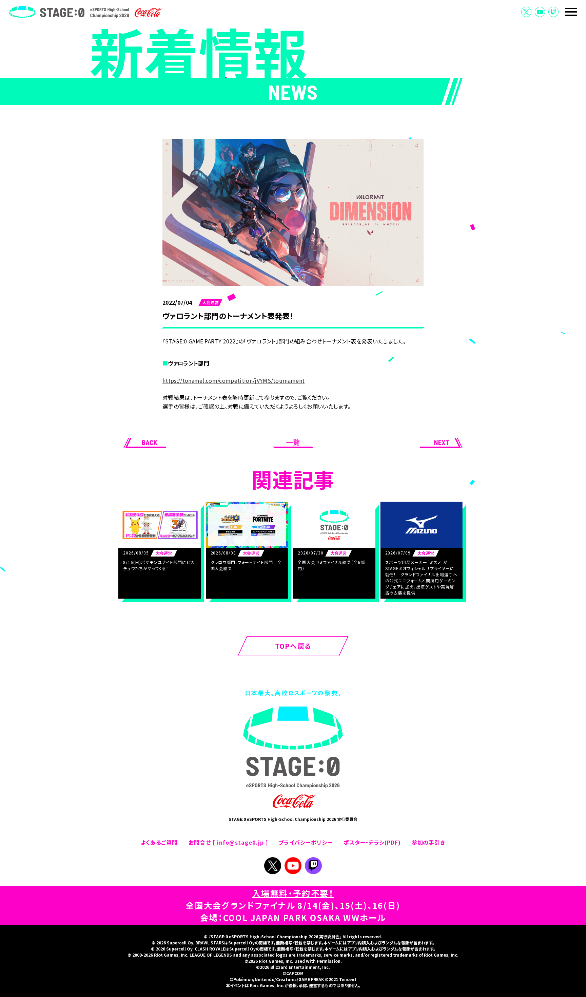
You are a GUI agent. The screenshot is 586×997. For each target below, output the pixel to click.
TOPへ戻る (293, 646)
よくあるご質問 (159, 842)
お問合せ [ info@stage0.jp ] (228, 842)
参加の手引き (429, 842)
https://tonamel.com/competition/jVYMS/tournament (233, 380)
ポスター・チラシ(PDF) (372, 842)
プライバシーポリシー (305, 842)
